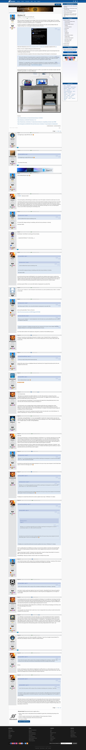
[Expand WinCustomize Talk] (64, 40)
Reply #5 (18, 211)
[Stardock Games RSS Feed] (74, 59)
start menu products (66, 87)
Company (52, 728)
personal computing (57, 125)
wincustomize (69, 92)
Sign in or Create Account (24, 721)
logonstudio (65, 98)
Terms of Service (42, 748)
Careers (51, 734)
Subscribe (75, 743)
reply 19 (25, 583)
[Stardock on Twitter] (65, 58)
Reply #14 (19, 415)
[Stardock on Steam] (74, 58)
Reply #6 (18, 231)
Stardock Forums (34, 335)
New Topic (58, 4)
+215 (12, 427)
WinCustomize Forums (31, 18)
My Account (72, 731)
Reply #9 (18, 299)
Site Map (49, 748)
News (32, 1)
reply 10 (29, 356)
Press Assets (52, 736)
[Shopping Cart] (75, 1)
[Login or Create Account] (73, 1)
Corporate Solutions (11, 731)
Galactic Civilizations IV (32, 732)
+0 (12, 295)
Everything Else (14, 12)
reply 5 (25, 256)
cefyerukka (12, 293)
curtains (69, 98)
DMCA (46, 748)
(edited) (39, 614)
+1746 (12, 646)
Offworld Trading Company (33, 738)
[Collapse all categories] (76, 19)
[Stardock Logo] (11, 1)
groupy (73, 88)
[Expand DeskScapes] (64, 28)
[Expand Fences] (64, 29)
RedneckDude (13, 379)
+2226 (12, 385)
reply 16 (25, 475)
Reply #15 (19, 433)
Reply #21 (19, 597)
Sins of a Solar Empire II (32, 734)
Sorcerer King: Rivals (32, 740)
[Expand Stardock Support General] (64, 24)
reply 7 (26, 303)
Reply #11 (19, 352)
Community (27, 1)
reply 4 (26, 215)
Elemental (30, 731)
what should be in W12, (34, 46)
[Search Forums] (77, 1)
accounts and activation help (68, 91)
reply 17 (29, 504)
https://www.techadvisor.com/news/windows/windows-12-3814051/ (30, 117)
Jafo (12, 238)
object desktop (66, 96)
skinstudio (73, 94)
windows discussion (50, 125)
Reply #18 (19, 500)
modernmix (73, 98)
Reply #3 (18, 173)
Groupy (9, 738)
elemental (70, 96)
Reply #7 (18, 252)
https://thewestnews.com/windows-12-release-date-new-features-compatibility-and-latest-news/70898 (36, 121)
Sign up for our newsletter (54, 743)
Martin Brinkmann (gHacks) (37, 64)
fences (65, 85)
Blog (35, 1)
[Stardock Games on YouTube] (69, 58)
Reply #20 (19, 579)
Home (10, 12)
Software (18, 1)
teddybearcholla (12, 156)
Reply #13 (19, 391)
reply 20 (25, 678)
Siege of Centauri (31, 739)
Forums (51, 740)
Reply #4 (18, 193)
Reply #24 (19, 652)
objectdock (65, 88)
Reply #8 (18, 287)
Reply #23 (19, 635)
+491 (12, 590)
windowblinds (69, 85)
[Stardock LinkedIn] (72, 59)
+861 (12, 161)
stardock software (73, 87)
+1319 (12, 626)
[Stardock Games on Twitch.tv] (71, 58)
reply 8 (27, 315)
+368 (12, 346)
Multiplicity (10, 736)
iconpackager (66, 94)
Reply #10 (19, 335)
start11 (70, 94)
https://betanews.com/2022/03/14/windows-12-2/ (26, 119)
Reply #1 (18, 132)
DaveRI (12, 585)
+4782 (12, 25)
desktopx (65, 92)
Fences (9, 734)
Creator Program (52, 738)
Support (38, 1)
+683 (12, 205)
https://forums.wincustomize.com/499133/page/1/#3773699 (28, 312)
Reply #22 (19, 614)
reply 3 (25, 376)
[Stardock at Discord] (68, 59)
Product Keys (73, 734)
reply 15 (26, 455)
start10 (74, 91)
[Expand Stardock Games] (63, 43)
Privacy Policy (37, 748)
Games (22, 1)
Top (60, 132)
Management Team (53, 732)
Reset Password (73, 735)
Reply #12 (19, 372)
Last (60, 131)
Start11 (9, 732)
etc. (56, 46)
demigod (68, 95)
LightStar (12, 138)
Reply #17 (19, 471)
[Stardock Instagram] (73, 58)
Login (20, 6)
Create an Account (73, 732)
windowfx (72, 95)
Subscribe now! (70, 52)
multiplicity (69, 88)
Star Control (30, 735)
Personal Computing (21, 12)
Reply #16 (19, 451)
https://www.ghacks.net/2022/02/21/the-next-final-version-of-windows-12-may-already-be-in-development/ (37, 123)
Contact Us (51, 739)
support (65, 99)
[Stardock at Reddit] (66, 59)
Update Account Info (74, 736)
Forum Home (12, 6)
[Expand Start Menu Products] (64, 39)
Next (58, 131)
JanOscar (12, 621)
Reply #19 (19, 559)
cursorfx (65, 95)
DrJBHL (12, 20)
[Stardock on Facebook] (67, 58)
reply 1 (26, 154)
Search (17, 6)
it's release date (42, 46)
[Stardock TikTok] (70, 59)
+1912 (12, 243)
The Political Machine (32, 736)
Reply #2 (19, 150)
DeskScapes (10, 735)
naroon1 (12, 200)
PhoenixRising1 (12, 341)
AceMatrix (12, 422)
